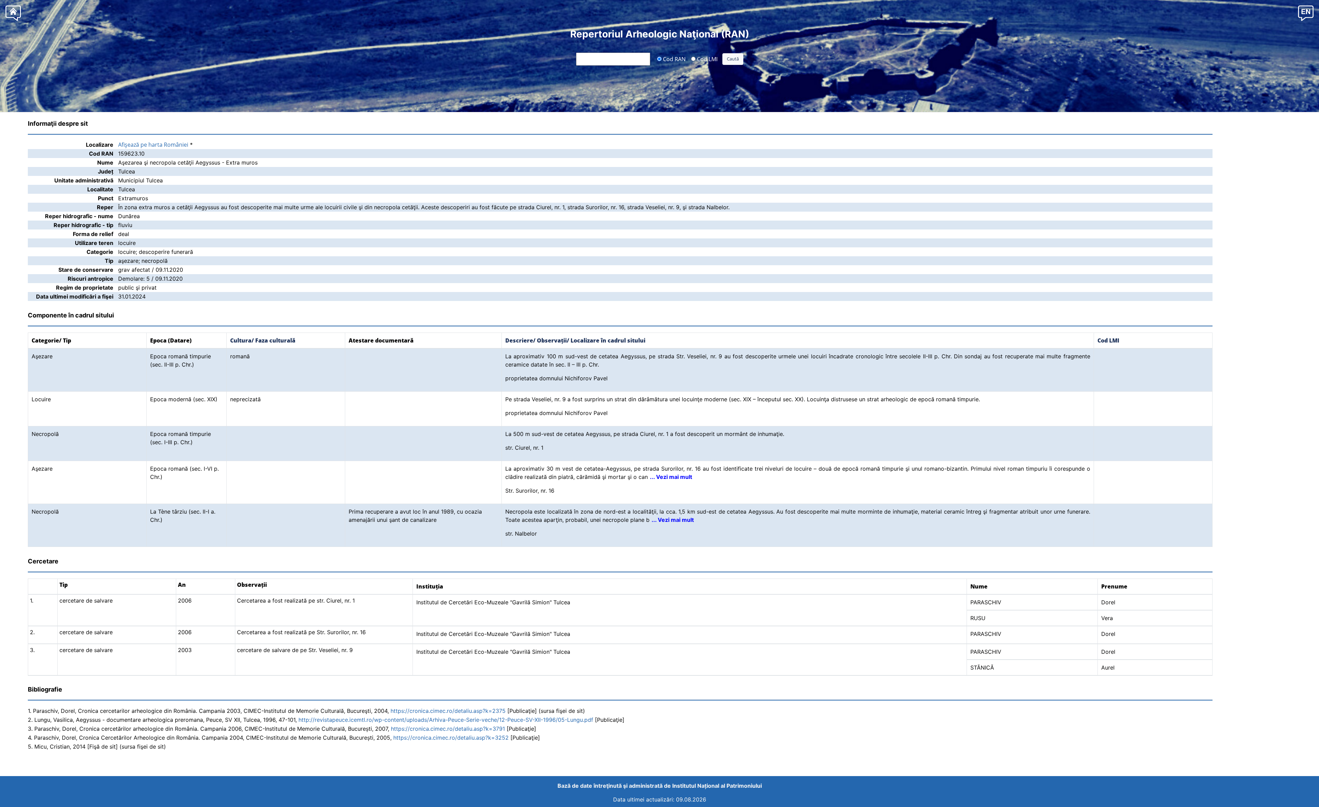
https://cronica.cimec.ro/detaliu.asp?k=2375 (448, 710)
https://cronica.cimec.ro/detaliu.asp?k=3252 (451, 737)
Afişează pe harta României (153, 144)
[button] (1306, 12)
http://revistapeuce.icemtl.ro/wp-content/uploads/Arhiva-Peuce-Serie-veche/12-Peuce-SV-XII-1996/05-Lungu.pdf (445, 719)
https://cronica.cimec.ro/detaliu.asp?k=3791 (448, 728)
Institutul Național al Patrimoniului (717, 785)
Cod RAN (674, 59)
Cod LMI (707, 59)
